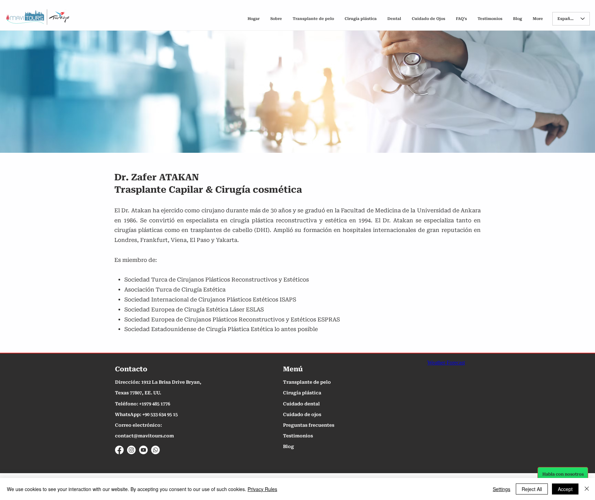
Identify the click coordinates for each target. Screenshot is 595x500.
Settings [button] (501, 489)
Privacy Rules (262, 489)
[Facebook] (119, 450)
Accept (565, 489)
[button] (461, 18)
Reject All (532, 489)
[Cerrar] (587, 488)
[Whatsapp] (155, 450)
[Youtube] (143, 450)
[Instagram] (131, 450)
